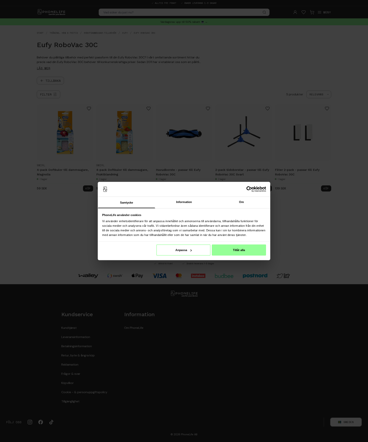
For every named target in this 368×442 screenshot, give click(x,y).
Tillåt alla (239, 250)
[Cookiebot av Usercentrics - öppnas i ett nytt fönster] (249, 189)
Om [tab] (241, 201)
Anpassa (181, 250)
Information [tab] (184, 201)
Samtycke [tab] (126, 202)
